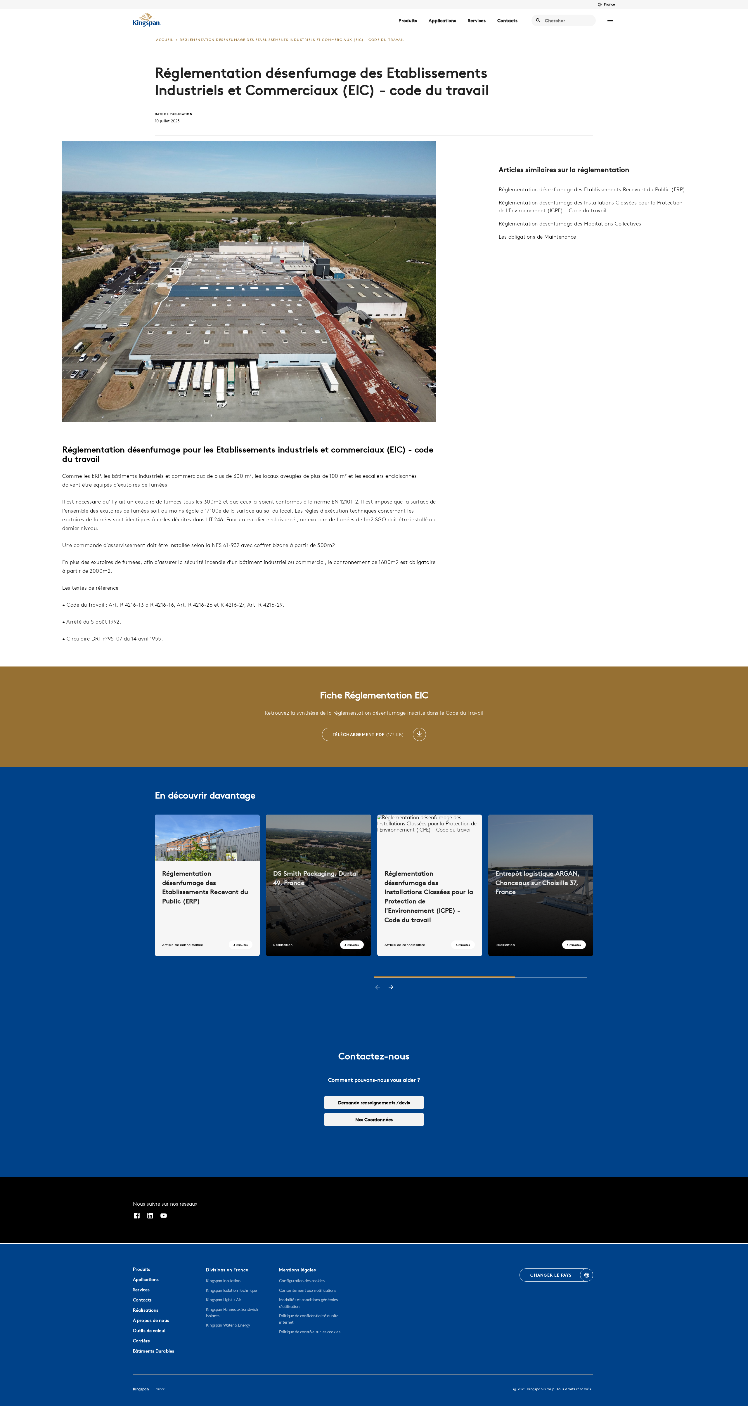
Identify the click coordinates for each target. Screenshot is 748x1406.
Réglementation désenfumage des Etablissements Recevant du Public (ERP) (592, 189)
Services (477, 20)
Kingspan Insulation (223, 1280)
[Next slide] (390, 988)
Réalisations (145, 1310)
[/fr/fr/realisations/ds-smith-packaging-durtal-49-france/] (318, 885)
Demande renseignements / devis (374, 1102)
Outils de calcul (149, 1330)
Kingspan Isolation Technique (231, 1290)
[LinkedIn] (150, 1216)
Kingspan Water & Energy (228, 1325)
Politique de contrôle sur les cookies (309, 1331)
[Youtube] (163, 1216)
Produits (408, 20)
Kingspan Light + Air (223, 1299)
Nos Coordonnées (374, 1119)
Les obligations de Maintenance (537, 236)
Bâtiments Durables (153, 1351)
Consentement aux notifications (307, 1290)
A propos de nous (151, 1320)
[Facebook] (137, 1216)
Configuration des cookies (301, 1280)
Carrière (141, 1340)
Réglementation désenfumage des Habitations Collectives (570, 223)
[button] (610, 20)
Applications (442, 20)
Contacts (507, 20)
